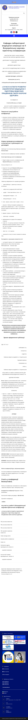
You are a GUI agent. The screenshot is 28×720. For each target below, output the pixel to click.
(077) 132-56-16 (5, 681)
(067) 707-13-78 (5, 684)
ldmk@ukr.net (8, 712)
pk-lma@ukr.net (6, 687)
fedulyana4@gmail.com (6, 165)
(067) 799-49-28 (5, 683)
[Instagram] (16, 32)
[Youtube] (14, 32)
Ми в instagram (6, 674)
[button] (14, 35)
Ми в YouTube (6, 671)
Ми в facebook (6, 668)
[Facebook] (11, 32)
